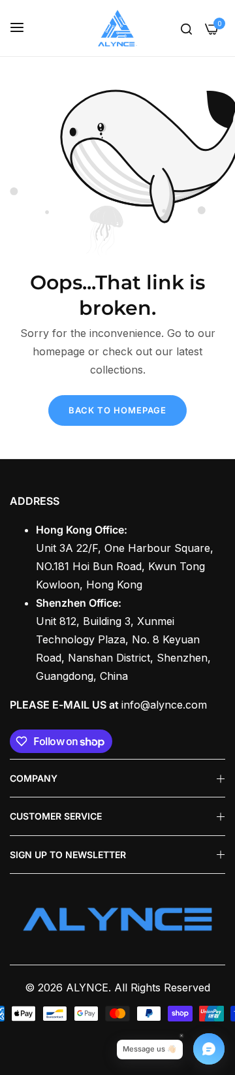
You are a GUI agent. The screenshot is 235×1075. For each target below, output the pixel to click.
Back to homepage (117, 410)
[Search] (186, 28)
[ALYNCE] (117, 28)
